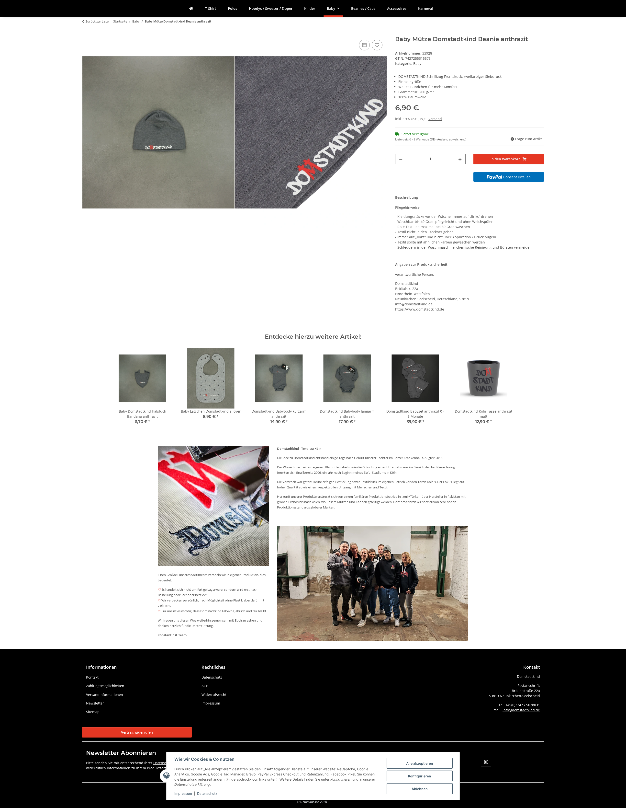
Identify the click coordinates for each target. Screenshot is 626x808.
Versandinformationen (104, 694)
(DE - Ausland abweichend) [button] (448, 139)
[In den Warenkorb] (86, 33)
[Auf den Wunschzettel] (377, 45)
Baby (417, 63)
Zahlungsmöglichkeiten (105, 685)
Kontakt (92, 677)
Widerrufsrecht (213, 694)
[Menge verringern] (400, 159)
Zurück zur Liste (97, 21)
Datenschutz (207, 793)
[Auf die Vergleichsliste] (364, 45)
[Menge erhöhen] (460, 159)
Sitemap (93, 711)
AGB (204, 685)
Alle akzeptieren (419, 763)
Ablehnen (420, 789)
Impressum (183, 793)
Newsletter (95, 703)
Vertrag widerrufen (137, 732)
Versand (435, 118)
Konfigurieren (419, 776)
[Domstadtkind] (191, 8)
